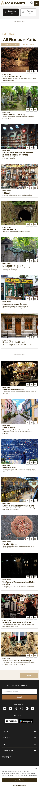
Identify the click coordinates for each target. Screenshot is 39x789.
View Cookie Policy (30, 775)
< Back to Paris (8, 34)
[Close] (36, 768)
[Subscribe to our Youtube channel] (10, 708)
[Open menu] (36, 3)
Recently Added (28, 44)
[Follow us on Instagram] (21, 708)
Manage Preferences (19, 785)
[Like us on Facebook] (4, 708)
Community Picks (10, 44)
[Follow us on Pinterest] (27, 708)
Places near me (12, 12)
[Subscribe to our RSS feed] (32, 708)
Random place (30, 12)
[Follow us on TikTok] (16, 709)
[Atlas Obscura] (13, 3)
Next (29, 675)
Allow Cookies (19, 780)
